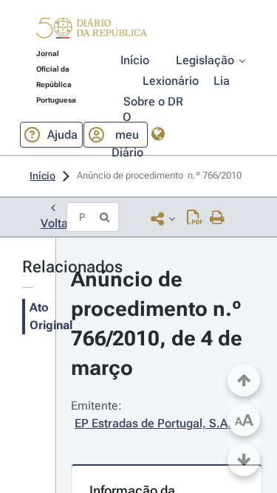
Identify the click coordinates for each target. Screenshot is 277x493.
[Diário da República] (91, 31)
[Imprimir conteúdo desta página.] (217, 218)
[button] (91, 30)
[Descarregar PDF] (194, 218)
